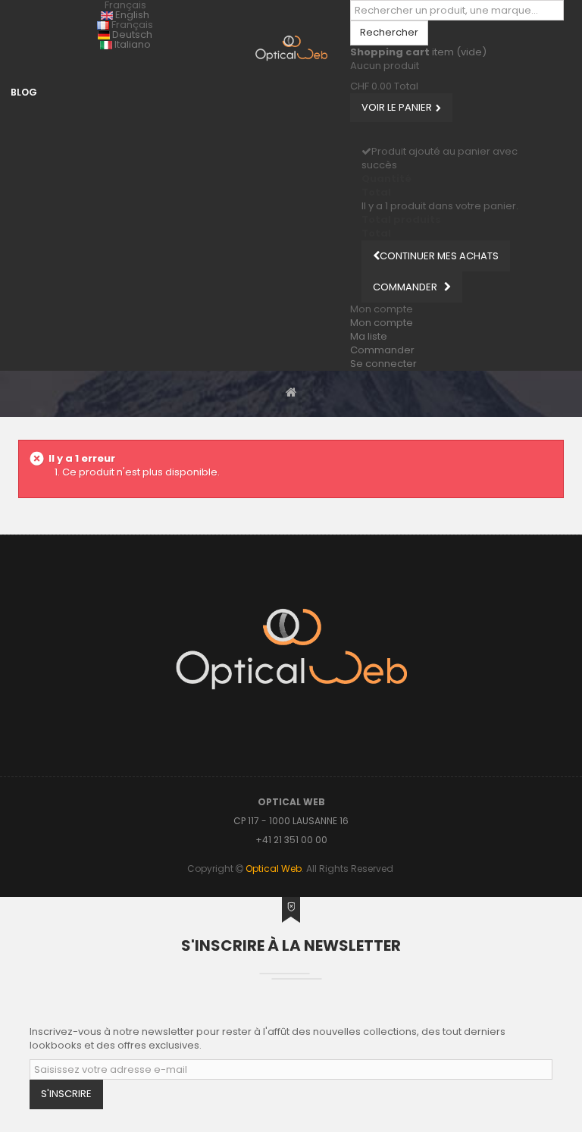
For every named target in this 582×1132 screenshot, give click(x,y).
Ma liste (368, 336)
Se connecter (383, 363)
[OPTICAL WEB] (291, 48)
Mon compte (381, 322)
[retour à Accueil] (291, 391)
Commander (382, 350)
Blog (24, 92)
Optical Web (274, 868)
